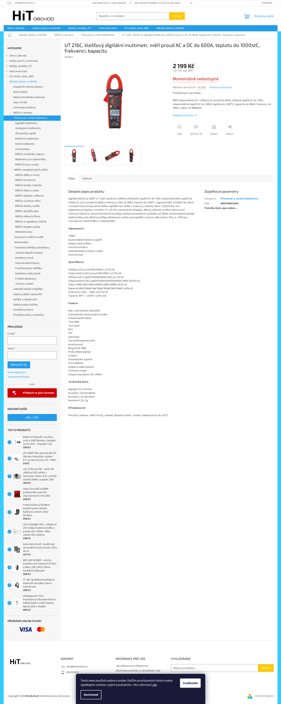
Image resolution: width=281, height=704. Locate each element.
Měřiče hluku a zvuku (27, 190)
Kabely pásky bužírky (25, 305)
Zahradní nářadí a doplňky (28, 289)
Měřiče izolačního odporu (29, 154)
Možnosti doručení (221, 87)
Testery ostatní (24, 284)
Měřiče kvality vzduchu (28, 185)
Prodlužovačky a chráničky (28, 315)
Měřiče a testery (22, 113)
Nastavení (91, 695)
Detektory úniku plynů (27, 273)
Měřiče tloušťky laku (27, 211)
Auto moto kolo (18, 71)
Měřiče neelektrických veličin (31, 170)
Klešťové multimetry (27, 139)
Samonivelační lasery (27, 263)
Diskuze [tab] (87, 178)
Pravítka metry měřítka (28, 268)
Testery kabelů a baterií (29, 253)
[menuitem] (16, 28)
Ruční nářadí (20, 92)
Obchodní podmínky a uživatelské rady (157, 3)
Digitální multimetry (26, 123)
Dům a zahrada (17, 56)
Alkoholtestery (23, 232)
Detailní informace (183, 115)
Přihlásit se (19, 364)
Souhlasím (190, 683)
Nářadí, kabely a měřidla (23, 82)
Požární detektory (25, 279)
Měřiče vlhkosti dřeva (27, 216)
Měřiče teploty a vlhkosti (29, 196)
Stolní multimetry (25, 144)
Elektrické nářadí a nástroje (29, 97)
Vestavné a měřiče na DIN (28, 237)
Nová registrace (17, 372)
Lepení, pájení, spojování (27, 294)
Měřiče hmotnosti (25, 180)
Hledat (177, 16)
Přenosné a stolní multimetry (31, 118)
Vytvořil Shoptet (264, 696)
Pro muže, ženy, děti (21, 76)
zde (154, 685)
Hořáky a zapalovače (25, 299)
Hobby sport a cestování (23, 61)
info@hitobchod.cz (77, 667)
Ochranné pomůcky (24, 107)
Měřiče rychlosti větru (28, 201)
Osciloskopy (22, 149)
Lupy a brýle (20, 102)
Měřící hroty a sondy (27, 165)
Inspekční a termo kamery (28, 87)
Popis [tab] (71, 178)
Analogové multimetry (28, 128)
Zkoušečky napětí (25, 133)
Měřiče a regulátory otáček (31, 222)
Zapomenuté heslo (18, 377)
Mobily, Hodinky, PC (20, 66)
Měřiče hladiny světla (27, 206)
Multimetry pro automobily (30, 159)
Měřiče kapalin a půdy (27, 227)
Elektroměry (21, 242)
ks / (32, 417)
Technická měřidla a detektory (32, 248)
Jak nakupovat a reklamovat (109, 3)
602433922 (72, 672)
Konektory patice (23, 310)
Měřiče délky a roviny (27, 175)
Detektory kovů (24, 258)
